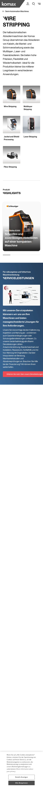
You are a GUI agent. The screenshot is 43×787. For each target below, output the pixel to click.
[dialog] (21, 769)
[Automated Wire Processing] (9, 4)
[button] (21, 776)
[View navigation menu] (39, 4)
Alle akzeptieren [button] (21, 783)
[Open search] (33, 4)
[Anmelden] (28, 4)
